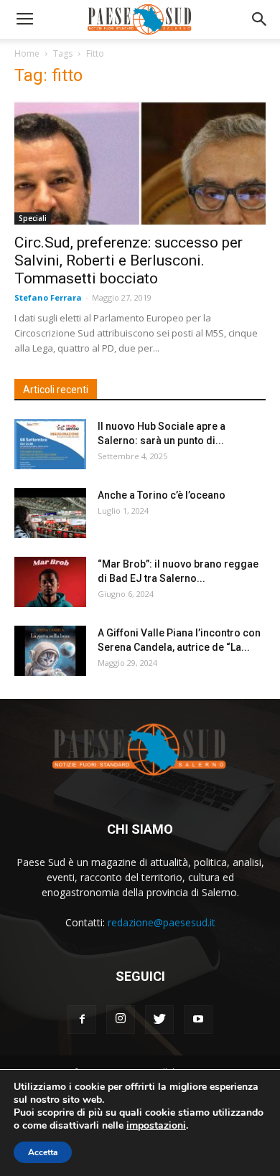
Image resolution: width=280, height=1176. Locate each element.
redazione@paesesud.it (161, 922)
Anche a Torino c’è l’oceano (161, 495)
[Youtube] (198, 1019)
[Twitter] (159, 1019)
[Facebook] (81, 1019)
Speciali (33, 218)
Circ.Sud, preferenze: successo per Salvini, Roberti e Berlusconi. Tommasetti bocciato (128, 260)
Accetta (42, 1152)
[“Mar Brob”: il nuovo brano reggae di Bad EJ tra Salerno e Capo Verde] (50, 582)
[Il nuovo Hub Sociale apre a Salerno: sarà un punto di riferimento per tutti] (50, 444)
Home (26, 53)
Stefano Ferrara (48, 297)
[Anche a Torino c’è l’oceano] (50, 513)
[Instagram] (120, 1019)
